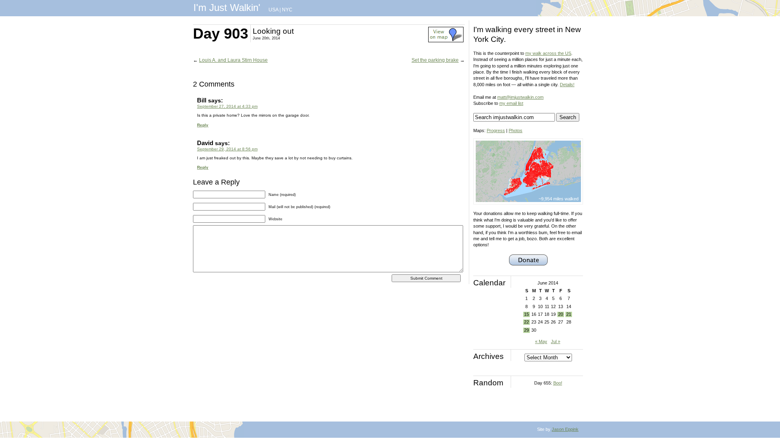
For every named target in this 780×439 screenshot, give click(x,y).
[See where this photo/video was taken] (446, 40)
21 (568, 314)
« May (541, 341)
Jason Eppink (565, 429)
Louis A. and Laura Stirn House (233, 60)
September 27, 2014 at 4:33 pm (227, 106)
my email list (511, 103)
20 (560, 314)
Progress (496, 130)
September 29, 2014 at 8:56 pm (227, 149)
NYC (287, 10)
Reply (202, 125)
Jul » (555, 341)
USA (273, 10)
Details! (567, 84)
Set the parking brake (435, 60)
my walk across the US (548, 53)
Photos (515, 130)
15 (526, 314)
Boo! (557, 382)
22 (526, 321)
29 (526, 330)
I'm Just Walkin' (226, 7)
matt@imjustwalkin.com (520, 97)
